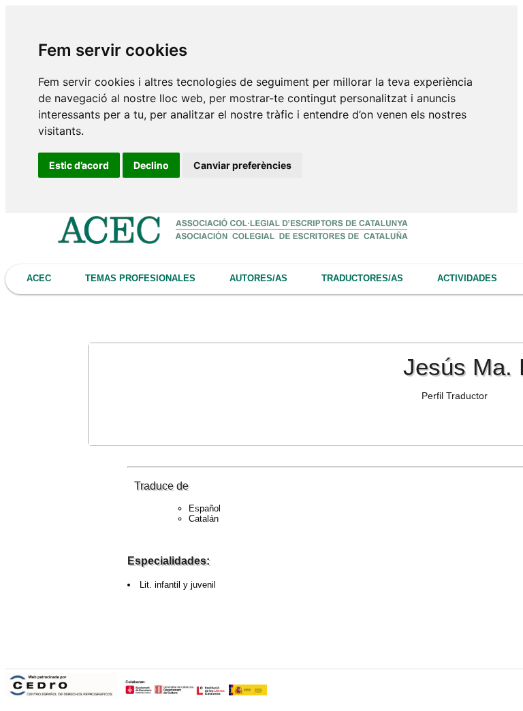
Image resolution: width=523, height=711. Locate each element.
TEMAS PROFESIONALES (140, 278)
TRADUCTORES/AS (362, 278)
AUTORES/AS (258, 278)
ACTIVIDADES (467, 278)
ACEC (39, 278)
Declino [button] (151, 165)
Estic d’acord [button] (79, 165)
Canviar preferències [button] (242, 165)
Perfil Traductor (455, 395)
